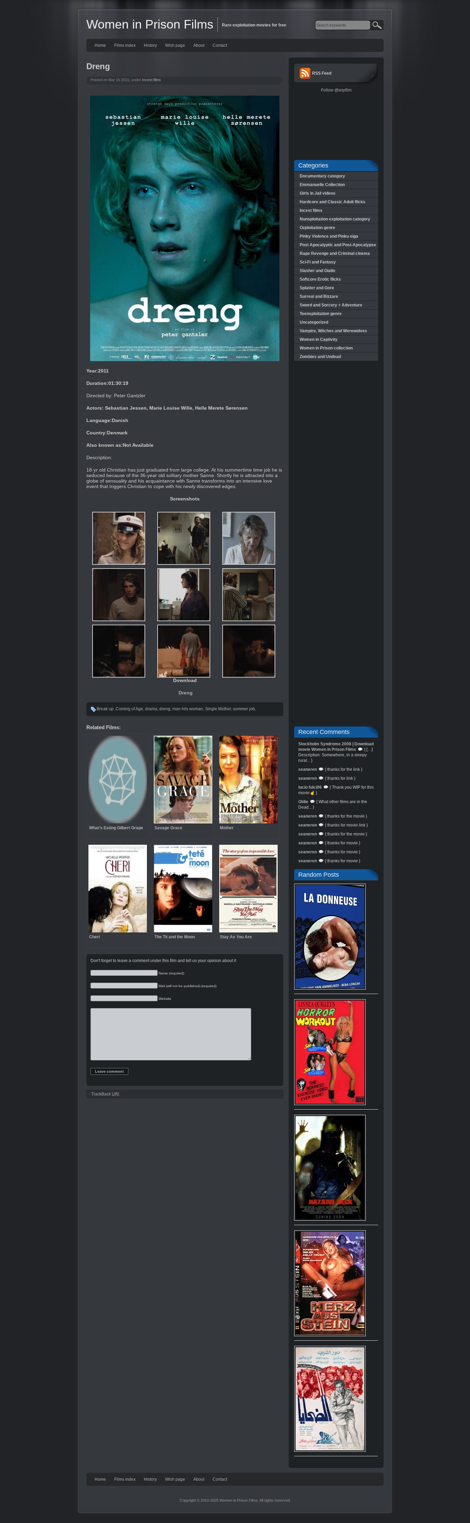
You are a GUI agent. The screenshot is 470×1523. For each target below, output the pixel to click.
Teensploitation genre (321, 313)
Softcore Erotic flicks (320, 279)
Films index (125, 45)
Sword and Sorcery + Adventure (331, 305)
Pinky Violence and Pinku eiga (329, 236)
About (198, 45)
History (150, 45)
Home (100, 45)
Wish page (175, 45)
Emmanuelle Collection (322, 184)
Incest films (151, 80)
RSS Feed (321, 73)
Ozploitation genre (317, 227)
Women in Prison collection (326, 348)
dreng (164, 708)
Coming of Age (129, 708)
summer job (244, 708)
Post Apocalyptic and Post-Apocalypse (338, 244)
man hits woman (187, 708)
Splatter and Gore (317, 287)
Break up (105, 708)
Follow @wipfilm (336, 90)
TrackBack (105, 1094)
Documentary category (322, 176)
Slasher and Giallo (317, 270)
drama (151, 708)
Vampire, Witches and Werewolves (333, 330)
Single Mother (218, 708)
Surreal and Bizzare (319, 296)
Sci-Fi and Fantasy (318, 262)
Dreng (186, 692)
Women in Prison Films (149, 24)
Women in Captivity (319, 339)
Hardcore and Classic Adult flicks (332, 201)
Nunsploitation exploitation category (335, 219)
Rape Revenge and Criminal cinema (335, 253)
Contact (220, 45)
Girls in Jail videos (317, 193)
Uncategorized (314, 322)
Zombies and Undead (320, 356)
